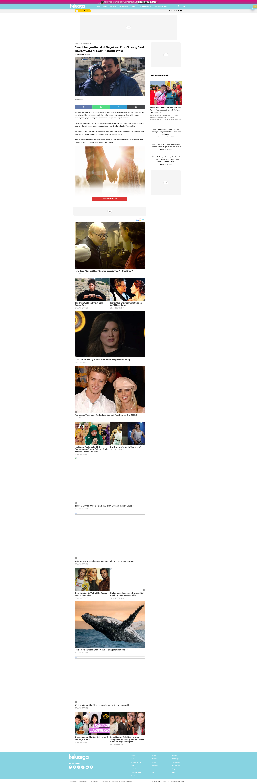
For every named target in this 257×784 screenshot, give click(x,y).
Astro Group (181, 781)
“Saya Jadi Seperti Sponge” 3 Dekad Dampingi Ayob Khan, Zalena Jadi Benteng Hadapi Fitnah (166, 159)
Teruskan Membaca (110, 199)
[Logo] (78, 6)
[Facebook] (169, 11)
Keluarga (77, 43)
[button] (178, 6)
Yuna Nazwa (162, 137)
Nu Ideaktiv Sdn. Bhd (167, 781)
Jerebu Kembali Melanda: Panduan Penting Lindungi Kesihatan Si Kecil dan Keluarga (166, 131)
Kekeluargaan (87, 43)
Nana (151, 112)
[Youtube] (178, 11)
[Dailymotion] (181, 11)
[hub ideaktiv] (183, 5)
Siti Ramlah (80, 54)
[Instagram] (172, 11)
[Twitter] (174, 11)
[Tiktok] (176, 11)
